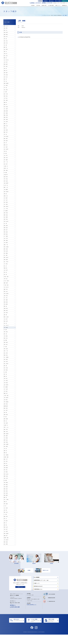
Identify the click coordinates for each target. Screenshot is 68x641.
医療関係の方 (64, 5)
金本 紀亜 (6, 361)
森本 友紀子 (6, 257)
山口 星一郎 (6, 325)
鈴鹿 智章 (6, 176)
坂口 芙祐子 (6, 363)
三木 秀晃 (6, 380)
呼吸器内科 (59, 15)
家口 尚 (5, 518)
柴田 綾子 (6, 229)
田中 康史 (6, 100)
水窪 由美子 (6, 149)
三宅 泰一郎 (6, 287)
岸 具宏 (5, 346)
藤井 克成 (6, 431)
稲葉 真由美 (6, 83)
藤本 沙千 (6, 459)
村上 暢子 (6, 255)
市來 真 (5, 68)
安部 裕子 (6, 36)
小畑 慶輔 (6, 189)
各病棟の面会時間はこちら (31, 604)
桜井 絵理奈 (6, 444)
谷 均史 (5, 514)
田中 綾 (5, 374)
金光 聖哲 (6, 49)
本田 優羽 (6, 435)
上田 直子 (6, 62)
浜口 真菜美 (6, 454)
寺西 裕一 (6, 70)
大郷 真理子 (6, 183)
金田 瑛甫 (6, 442)
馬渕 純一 (6, 463)
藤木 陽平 (6, 138)
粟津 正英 (6, 125)
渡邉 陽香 (6, 495)
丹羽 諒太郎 (6, 293)
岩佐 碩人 (6, 469)
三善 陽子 (6, 520)
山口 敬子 (6, 410)
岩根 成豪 (6, 259)
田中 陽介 (6, 66)
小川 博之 (6, 263)
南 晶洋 (5, 153)
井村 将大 (6, 344)
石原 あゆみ (6, 221)
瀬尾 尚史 (6, 289)
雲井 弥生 (6, 512)
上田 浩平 (6, 270)
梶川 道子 (6, 55)
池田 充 (5, 51)
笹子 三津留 (6, 499)
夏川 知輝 (6, 119)
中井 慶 (5, 45)
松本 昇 (5, 142)
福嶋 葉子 (6, 535)
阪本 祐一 (6, 30)
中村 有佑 (6, 178)
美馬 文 (5, 127)
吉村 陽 (5, 412)
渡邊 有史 (6, 355)
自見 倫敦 (6, 159)
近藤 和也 (6, 308)
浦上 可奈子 (6, 261)
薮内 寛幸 (6, 408)
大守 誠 (5, 87)
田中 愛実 (6, 299)
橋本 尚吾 (6, 429)
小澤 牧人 (6, 98)
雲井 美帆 (6, 240)
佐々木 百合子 (6, 280)
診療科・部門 (44, 5)
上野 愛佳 (6, 471)
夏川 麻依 (6, 170)
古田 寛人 (6, 378)
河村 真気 (6, 331)
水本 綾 (5, 134)
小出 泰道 (6, 531)
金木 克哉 (6, 367)
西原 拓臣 (6, 488)
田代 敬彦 (6, 503)
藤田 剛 (5, 47)
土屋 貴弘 (6, 399)
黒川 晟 (5, 333)
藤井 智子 (6, 132)
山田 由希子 (6, 384)
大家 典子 (6, 529)
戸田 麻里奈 (6, 401)
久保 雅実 (6, 242)
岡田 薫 (5, 306)
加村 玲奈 (6, 157)
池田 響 (5, 314)
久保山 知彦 (6, 276)
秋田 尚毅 (6, 212)
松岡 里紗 (6, 234)
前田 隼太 (6, 338)
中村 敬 (5, 38)
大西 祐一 (6, 53)
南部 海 (5, 450)
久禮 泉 (5, 151)
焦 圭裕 (5, 372)
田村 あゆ (6, 291)
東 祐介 (5, 416)
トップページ (44, 15)
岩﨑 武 (5, 501)
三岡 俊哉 (6, 382)
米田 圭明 (6, 348)
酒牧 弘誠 (6, 476)
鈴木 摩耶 (6, 544)
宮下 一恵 (6, 161)
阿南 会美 (6, 527)
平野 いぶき (6, 427)
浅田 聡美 (6, 342)
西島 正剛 (6, 115)
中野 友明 (6, 74)
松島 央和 (6, 321)
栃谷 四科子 (6, 206)
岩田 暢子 (6, 72)
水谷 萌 (5, 323)
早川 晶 (5, 81)
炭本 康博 (6, 446)
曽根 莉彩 (6, 310)
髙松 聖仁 (6, 28)
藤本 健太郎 (6, 433)
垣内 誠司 (6, 140)
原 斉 (5, 505)
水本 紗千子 (6, 174)
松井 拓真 (6, 493)
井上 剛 (5, 223)
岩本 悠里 (6, 359)
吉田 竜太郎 (6, 191)
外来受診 (32, 5)
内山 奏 (5, 274)
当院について (57, 5)
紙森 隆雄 (6, 34)
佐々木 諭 (6, 185)
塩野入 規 (6, 168)
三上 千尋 (6, 208)
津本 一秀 (6, 350)
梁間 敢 (5, 376)
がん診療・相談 (51, 5)
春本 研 (5, 79)
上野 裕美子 (6, 397)
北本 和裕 (6, 312)
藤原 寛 (5, 497)
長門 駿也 (6, 484)
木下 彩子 (6, 200)
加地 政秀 (6, 32)
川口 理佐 (6, 204)
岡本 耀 (5, 365)
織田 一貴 (6, 187)
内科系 (55, 15)
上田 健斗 (6, 391)
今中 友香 (6, 389)
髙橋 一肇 (6, 244)
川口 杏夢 (6, 108)
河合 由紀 (6, 89)
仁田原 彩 (6, 425)
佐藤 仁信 (6, 195)
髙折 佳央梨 (6, 246)
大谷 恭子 (6, 155)
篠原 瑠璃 (6, 418)
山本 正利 (6, 238)
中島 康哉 (6, 482)
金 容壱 (5, 91)
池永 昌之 (6, 40)
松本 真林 (6, 202)
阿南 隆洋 (6, 64)
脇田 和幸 (6, 516)
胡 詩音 (5, 329)
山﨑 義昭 (6, 467)
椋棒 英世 (6, 117)
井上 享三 (6, 297)
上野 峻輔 (6, 327)
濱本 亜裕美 (6, 533)
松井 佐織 (6, 106)
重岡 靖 (5, 57)
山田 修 (5, 510)
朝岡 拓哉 (6, 414)
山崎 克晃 (6, 295)
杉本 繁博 (6, 217)
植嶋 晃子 (6, 393)
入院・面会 (38, 5)
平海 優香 (6, 304)
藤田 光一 (6, 123)
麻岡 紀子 (6, 144)
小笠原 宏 (6, 166)
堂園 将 (5, 102)
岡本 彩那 (6, 225)
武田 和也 (6, 219)
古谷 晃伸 (6, 121)
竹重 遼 (5, 193)
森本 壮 (5, 522)
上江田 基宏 (6, 395)
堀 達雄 (5, 172)
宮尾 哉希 (6, 465)
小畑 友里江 (6, 136)
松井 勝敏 (6, 253)
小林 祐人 (6, 278)
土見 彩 (5, 448)
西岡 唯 (5, 452)
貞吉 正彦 (6, 478)
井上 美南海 (6, 357)
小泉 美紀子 (6, 539)
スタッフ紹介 (50, 15)
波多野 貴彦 (6, 537)
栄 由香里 (6, 210)
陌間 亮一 (6, 104)
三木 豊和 (6, 85)
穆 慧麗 (5, 340)
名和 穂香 (6, 486)
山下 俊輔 (6, 236)
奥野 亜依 (6, 227)
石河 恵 (5, 272)
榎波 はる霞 (6, 316)
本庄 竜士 (6, 461)
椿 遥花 (5, 480)
